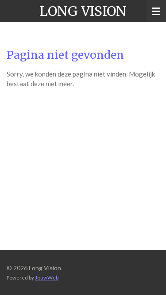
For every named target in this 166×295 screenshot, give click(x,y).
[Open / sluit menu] (156, 11)
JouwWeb (46, 277)
